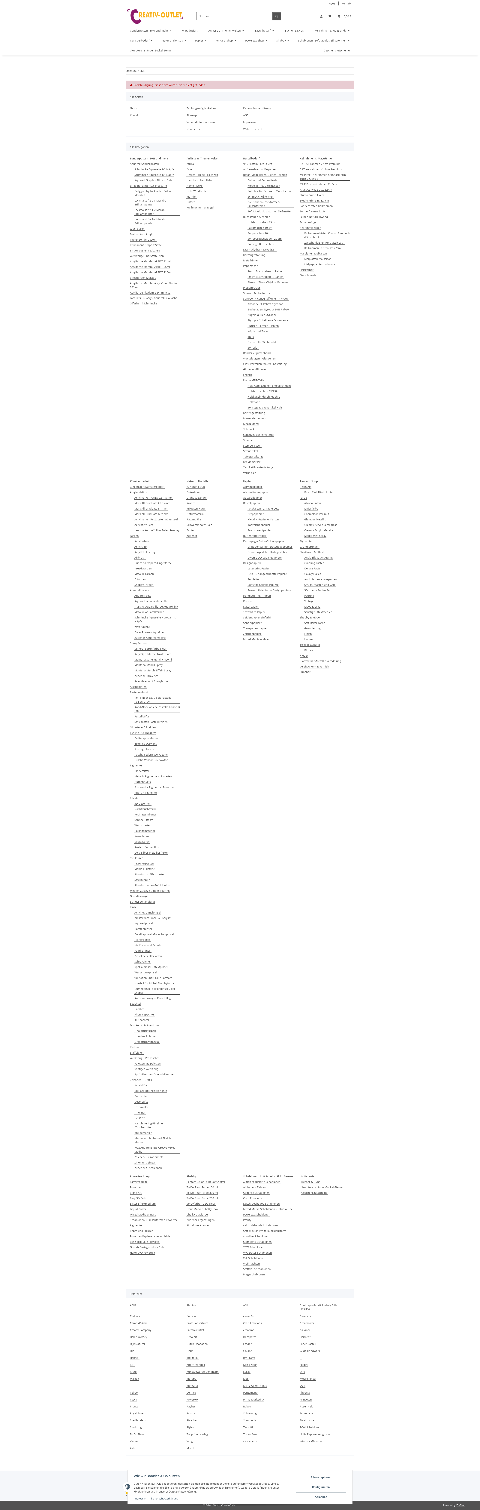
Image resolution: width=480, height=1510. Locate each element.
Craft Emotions (252, 1198)
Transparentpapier (260, 530)
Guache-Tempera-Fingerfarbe (153, 563)
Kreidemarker (251, 462)
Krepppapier (256, 514)
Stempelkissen (252, 445)
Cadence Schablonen (256, 1192)
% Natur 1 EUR (196, 486)
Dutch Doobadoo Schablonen (261, 1203)
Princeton (306, 1399)
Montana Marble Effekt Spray (152, 670)
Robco (247, 1406)
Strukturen (136, 858)
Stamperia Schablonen (257, 1241)
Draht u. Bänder (197, 497)
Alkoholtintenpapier (255, 492)
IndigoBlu (193, 1358)
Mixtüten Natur (196, 508)
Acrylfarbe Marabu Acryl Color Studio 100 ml (153, 285)
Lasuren (309, 639)
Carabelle (306, 1316)
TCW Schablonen (253, 1247)
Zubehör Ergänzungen (201, 1220)
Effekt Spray (141, 841)
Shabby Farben (143, 585)
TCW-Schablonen (310, 1427)
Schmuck (248, 429)
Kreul (133, 1371)
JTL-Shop (460, 1505)
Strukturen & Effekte (312, 552)
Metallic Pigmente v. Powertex (153, 776)
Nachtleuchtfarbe (145, 809)
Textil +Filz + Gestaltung (258, 467)
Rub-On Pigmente (145, 792)
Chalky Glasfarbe (197, 1214)
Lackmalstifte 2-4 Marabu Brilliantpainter (150, 221)
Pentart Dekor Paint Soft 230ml (206, 1182)
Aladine (191, 1305)
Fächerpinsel (142, 939)
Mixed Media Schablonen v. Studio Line (268, 1209)
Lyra (302, 1371)
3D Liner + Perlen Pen (317, 590)
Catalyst (139, 1009)
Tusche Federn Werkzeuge (151, 754)
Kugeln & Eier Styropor (262, 315)
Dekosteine (193, 492)
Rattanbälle (194, 519)
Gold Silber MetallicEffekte (151, 852)
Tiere (251, 336)
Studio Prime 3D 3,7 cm (314, 200)
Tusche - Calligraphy (143, 733)
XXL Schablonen (253, 1258)
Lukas (246, 1371)
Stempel (248, 440)
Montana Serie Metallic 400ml (153, 659)
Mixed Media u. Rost (143, 1214)
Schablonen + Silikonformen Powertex (153, 1220)
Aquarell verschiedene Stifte (152, 601)
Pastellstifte (141, 716)
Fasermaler (141, 1107)
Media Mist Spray (315, 536)
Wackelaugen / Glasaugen (259, 358)
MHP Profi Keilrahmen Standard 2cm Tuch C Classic (323, 176)
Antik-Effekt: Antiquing (318, 557)
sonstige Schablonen (256, 1236)
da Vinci (305, 1330)
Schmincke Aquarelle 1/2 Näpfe (154, 169)
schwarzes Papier (254, 612)
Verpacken (249, 473)
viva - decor (250, 1441)
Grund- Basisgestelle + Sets (147, 1247)
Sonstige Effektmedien (318, 612)
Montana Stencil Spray (148, 665)
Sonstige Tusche (144, 749)
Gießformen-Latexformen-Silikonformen (264, 204)
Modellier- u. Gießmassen (264, 185)
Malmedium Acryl (141, 234)
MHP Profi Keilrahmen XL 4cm (318, 184)
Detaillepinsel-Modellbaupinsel (154, 934)
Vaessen (135, 1441)
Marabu (191, 1378)
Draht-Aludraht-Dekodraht (259, 249)
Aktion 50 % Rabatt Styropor (265, 304)
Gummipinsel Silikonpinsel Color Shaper (154, 990)
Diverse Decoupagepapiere (265, 557)
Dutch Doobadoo (197, 1344)
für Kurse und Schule (147, 945)
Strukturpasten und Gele (319, 585)
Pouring (309, 595)
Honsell (134, 1358)
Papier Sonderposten (143, 239)
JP (301, 1358)
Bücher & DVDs (310, 1182)
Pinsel (133, 907)
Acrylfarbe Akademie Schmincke (150, 292)
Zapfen (191, 530)
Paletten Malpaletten (147, 1063)
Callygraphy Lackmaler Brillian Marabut (153, 193)
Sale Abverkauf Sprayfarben (152, 681)
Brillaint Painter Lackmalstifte (148, 185)
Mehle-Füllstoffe (144, 869)
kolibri (304, 1365)
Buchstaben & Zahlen (256, 217)
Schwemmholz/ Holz (199, 525)
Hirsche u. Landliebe (199, 180)
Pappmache (250, 266)
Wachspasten (142, 825)
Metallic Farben (144, 574)
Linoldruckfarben (145, 1031)
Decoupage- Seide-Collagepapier (263, 541)
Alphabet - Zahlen (254, 1187)
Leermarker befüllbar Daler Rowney (156, 530)
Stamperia (249, 1420)
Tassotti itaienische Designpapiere (269, 590)
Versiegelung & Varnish (314, 666)
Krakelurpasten (144, 863)
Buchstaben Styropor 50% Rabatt (268, 309)
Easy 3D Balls (138, 1198)
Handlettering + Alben (257, 595)
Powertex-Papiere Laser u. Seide (150, 1236)
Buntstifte (140, 1096)
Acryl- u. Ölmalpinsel (147, 912)
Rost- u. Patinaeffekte (147, 847)
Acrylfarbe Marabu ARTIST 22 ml (150, 261)
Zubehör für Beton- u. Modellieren (269, 191)
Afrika (190, 164)
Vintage (309, 601)
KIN (132, 1365)
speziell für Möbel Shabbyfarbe (154, 983)
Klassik (308, 650)
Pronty (247, 1220)
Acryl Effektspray (144, 552)
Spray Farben (138, 643)
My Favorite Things (255, 1385)
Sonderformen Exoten (313, 211)
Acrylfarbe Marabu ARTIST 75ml (150, 267)
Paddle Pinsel (142, 950)
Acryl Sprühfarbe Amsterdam (152, 654)
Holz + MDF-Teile (253, 380)
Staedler (192, 1420)
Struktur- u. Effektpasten (149, 874)
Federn (247, 375)
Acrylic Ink (140, 546)
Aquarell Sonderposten (144, 164)
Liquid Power (138, 1209)
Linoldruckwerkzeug (147, 1041)
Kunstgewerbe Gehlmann (203, 1371)
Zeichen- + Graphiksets (148, 1157)
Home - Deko (194, 185)
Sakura (191, 1413)
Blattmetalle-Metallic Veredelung (320, 661)
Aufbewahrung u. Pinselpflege (153, 998)
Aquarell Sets (142, 595)
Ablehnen (321, 1496)
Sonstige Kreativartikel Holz (265, 407)
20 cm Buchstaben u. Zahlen (266, 277)
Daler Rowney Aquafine (149, 632)
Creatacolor (307, 1323)
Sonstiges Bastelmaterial (258, 434)
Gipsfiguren (137, 228)
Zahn (133, 1448)
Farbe (303, 497)
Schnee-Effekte (143, 820)
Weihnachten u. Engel (200, 207)
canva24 (248, 1316)
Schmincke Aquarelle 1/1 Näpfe (154, 175)
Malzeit (134, 1378)
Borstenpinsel (143, 929)
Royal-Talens (138, 1413)
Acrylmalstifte (138, 492)
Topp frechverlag (197, 1434)
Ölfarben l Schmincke (143, 303)
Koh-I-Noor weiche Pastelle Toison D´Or (157, 709)
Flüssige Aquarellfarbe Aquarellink (156, 606)
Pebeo (134, 1392)
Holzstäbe (254, 402)
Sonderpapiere (252, 623)
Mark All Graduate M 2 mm (151, 514)
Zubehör (192, 536)
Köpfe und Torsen (259, 331)
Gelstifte (139, 1118)
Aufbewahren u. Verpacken (260, 169)
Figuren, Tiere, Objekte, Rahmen (268, 282)
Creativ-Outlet (195, 1330)
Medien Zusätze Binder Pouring (150, 890)
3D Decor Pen (142, 803)
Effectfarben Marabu (143, 277)
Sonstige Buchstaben (261, 244)
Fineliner (140, 1112)
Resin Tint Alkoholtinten (319, 492)
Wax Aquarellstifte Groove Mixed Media (155, 1149)
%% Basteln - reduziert (257, 164)
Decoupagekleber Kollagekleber (267, 552)
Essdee (247, 1344)
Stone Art (136, 1192)
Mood (190, 1448)
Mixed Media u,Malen (256, 639)
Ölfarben (140, 579)
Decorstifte (141, 1101)
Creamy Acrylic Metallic (319, 530)
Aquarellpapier (252, 497)
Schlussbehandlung (142, 901)
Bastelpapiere (252, 503)
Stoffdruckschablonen (257, 1269)
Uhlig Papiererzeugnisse (315, 1434)
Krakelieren (141, 836)
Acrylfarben (141, 541)
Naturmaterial (195, 514)
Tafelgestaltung (253, 456)
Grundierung (312, 628)
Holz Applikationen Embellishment (269, 385)
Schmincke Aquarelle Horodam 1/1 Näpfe (156, 619)
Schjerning (250, 1413)
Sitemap (192, 115)
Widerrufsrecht (252, 129)
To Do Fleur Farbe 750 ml (202, 1198)
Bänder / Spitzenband (257, 353)
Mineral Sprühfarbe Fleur (150, 648)
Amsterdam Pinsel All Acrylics (153, 918)
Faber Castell (308, 1344)
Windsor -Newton (311, 1441)
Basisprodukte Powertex (145, 1241)
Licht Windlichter (197, 191)
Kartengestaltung (254, 413)
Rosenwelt (306, 1406)
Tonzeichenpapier (259, 525)
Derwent (305, 1337)
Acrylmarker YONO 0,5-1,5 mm (153, 497)
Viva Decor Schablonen (257, 1252)
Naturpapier (251, 606)
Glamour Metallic (315, 519)
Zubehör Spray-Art (146, 676)
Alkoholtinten (138, 687)
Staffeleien (136, 1052)
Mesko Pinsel (308, 1378)
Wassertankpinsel (145, 972)
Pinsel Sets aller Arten (148, 956)
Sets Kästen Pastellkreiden (151, 722)
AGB (245, 115)
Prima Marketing (253, 1399)
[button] (321, 16)
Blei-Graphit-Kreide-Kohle (150, 1090)
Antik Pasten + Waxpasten (320, 579)
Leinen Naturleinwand (314, 217)
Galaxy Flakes (312, 574)
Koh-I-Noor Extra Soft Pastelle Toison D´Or (152, 699)
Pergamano (250, 1392)
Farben (134, 536)
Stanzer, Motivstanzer (256, 293)
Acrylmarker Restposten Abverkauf (156, 519)
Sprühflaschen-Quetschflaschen (154, 1074)
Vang (190, 1441)
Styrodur (253, 347)
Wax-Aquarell (142, 627)
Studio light (137, 1427)
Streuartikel (250, 451)
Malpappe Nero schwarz (319, 264)
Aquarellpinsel (143, 923)
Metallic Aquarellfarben (149, 612)
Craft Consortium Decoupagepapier (270, 546)
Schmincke (306, 1413)
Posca (133, 1399)
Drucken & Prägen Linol (144, 1025)
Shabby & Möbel (310, 617)
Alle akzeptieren (321, 1477)
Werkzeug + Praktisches (145, 1058)
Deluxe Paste (312, 568)
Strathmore (307, 1420)
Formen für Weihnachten (263, 342)
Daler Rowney (138, 1337)
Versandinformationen (201, 122)
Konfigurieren (321, 1487)
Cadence (135, 1316)
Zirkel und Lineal (144, 1162)
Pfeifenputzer (251, 287)
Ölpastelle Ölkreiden (143, 727)
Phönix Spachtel (144, 1014)
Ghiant (247, 1351)
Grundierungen (139, 896)
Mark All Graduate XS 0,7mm (152, 503)
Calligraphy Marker (146, 738)
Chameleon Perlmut (316, 514)
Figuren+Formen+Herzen (263, 326)
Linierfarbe (311, 508)
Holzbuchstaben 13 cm (262, 222)
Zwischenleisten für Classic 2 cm (324, 242)
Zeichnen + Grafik (141, 1080)
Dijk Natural (137, 1344)
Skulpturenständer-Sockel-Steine (322, 1187)
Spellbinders (138, 1420)
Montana (192, 1385)
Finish (308, 634)
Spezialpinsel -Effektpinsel (151, 967)
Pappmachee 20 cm (260, 233)
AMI (245, 1305)
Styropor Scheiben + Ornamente (268, 320)
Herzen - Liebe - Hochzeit (202, 175)
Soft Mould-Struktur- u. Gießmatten (270, 211)
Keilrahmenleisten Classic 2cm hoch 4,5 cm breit (327, 235)
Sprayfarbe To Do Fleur (201, 1203)
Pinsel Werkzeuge (198, 1225)
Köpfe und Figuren (141, 1231)
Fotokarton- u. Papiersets (263, 508)
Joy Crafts (249, 1358)
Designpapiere (252, 563)
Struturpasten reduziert (145, 250)
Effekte (134, 798)
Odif (302, 1385)
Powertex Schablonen (256, 1214)
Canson (191, 1316)
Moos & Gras (312, 606)
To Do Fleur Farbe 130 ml (202, 1187)
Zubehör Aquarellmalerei (150, 637)
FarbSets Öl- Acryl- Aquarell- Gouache (153, 298)
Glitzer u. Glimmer (254, 369)
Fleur (190, 1351)
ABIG (133, 1305)
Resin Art (305, 486)
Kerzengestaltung (254, 255)
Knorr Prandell (196, 1365)
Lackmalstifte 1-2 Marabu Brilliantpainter (150, 212)
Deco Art (192, 1337)
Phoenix (305, 1392)
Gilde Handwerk (310, 1351)
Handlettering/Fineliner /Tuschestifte (149, 1125)
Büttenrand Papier (254, 536)
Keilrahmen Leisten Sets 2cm (322, 248)
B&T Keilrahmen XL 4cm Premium (321, 169)
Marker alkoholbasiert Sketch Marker (152, 1140)
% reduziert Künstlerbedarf (147, 486)
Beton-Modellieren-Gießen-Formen (265, 175)
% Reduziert (308, 1176)
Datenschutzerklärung (164, 1498)
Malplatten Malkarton (313, 253)
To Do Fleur (137, 1434)
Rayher (191, 1406)
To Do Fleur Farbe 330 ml (202, 1192)
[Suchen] (276, 16)
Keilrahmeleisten (310, 228)
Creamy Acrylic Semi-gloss (320, 525)
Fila (132, 1351)
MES (246, 1378)
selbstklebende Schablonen (260, 1225)
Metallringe (250, 260)
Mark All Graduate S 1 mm (150, 508)
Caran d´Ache (139, 1323)
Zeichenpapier (252, 634)
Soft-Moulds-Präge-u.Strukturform (264, 1231)
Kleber (304, 655)
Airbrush (140, 557)
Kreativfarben (143, 568)
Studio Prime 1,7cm (312, 195)
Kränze (191, 503)
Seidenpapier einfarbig (257, 617)
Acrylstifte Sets (143, 525)
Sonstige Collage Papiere (263, 585)
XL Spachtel (141, 1020)
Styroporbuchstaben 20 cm (265, 238)
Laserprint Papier (258, 568)
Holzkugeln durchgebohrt (264, 396)
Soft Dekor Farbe (314, 623)
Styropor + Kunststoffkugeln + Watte (266, 298)
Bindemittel (141, 771)
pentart (191, 1392)
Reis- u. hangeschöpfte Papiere (267, 574)
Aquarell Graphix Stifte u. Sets (153, 180)
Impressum (140, 1498)
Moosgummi (251, 424)
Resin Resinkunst (145, 814)
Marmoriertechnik (254, 418)
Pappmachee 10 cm (260, 228)
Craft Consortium (197, 1323)
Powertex (135, 1187)
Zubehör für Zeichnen (148, 1168)
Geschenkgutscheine (314, 1192)
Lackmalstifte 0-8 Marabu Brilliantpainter (150, 202)
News (332, 3)
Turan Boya (250, 1434)
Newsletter (193, 129)
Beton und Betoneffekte (263, 180)
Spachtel (135, 1003)
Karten (247, 601)
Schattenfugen (309, 222)
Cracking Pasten (314, 563)
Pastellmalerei (139, 692)
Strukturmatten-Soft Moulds (152, 885)
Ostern (191, 202)
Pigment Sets (142, 782)
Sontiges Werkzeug (146, 1069)
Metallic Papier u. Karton (263, 519)
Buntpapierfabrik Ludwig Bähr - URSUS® (320, 1307)
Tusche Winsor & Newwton (151, 760)
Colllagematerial (144, 831)
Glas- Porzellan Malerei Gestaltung (265, 364)
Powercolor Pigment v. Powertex (154, 787)
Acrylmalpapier (252, 486)
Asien (190, 169)
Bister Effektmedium (143, 1203)
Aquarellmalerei (140, 590)
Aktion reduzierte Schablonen (261, 1182)
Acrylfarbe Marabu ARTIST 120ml (150, 272)
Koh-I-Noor (250, 1365)
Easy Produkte (139, 1182)
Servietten (254, 579)
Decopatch (249, 1337)
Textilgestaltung (310, 644)
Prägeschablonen (254, 1274)
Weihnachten (251, 1263)
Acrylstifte (140, 1085)
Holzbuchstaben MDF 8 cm (264, 391)
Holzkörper (307, 270)
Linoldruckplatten (145, 1036)
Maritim (191, 196)
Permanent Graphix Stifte (146, 245)
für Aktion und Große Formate (153, 978)
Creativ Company (140, 1330)
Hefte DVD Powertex (142, 1252)
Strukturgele (142, 880)
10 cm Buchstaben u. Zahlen (266, 271)
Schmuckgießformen (261, 196)
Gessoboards (308, 275)
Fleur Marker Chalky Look (202, 1209)
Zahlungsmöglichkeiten (201, 108)
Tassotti (248, 1427)
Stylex (190, 1427)
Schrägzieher (142, 961)
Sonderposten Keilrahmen (316, 206)
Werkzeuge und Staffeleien (147, 256)
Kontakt (346, 3)
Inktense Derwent (145, 743)
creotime (248, 1330)
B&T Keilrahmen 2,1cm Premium (320, 164)
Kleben (134, 1047)
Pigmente (136, 765)
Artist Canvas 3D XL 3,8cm (316, 189)
